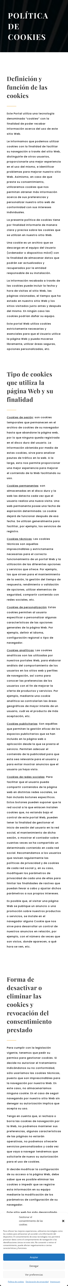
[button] (63, 1221)
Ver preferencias (34, 1274)
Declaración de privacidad (37, 1281)
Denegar (34, 1265)
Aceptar (34, 1257)
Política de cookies (16, 1281)
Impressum (55, 1281)
